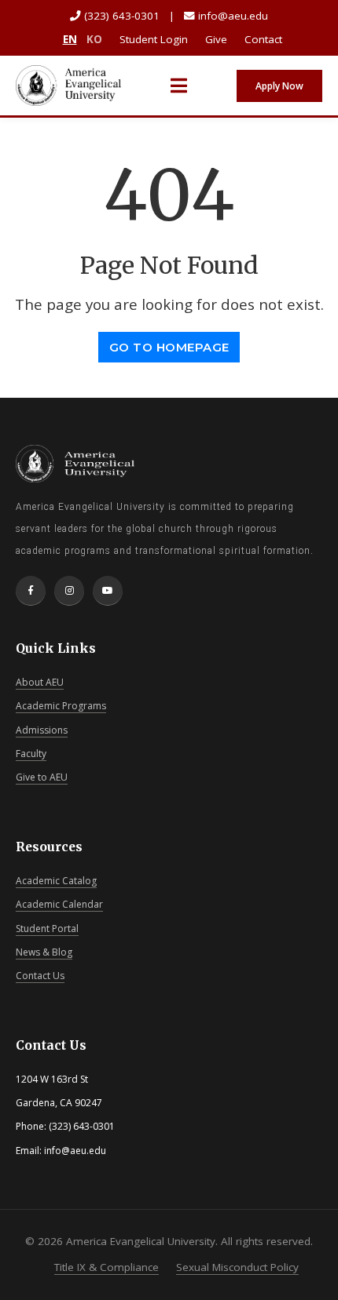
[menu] (179, 85)
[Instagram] (69, 591)
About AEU (40, 682)
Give (216, 39)
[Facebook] (31, 591)
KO (94, 39)
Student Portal (47, 928)
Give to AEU (42, 777)
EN (70, 39)
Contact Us (40, 975)
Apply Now (279, 86)
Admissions (42, 730)
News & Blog (44, 952)
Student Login (153, 39)
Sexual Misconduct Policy (237, 1267)
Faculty (31, 753)
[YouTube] (108, 591)
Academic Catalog (56, 880)
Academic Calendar (59, 904)
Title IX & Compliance (106, 1267)
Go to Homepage (169, 347)
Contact (263, 39)
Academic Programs (61, 705)
